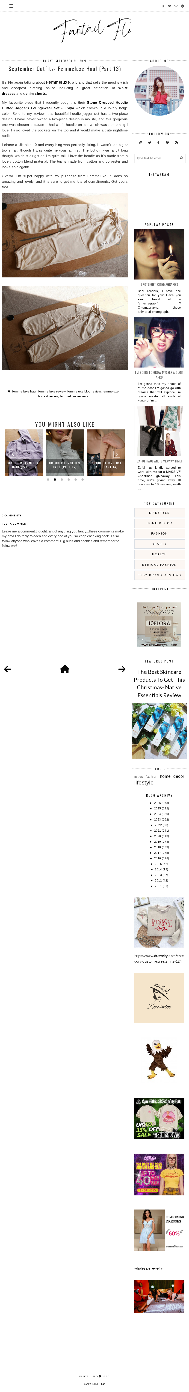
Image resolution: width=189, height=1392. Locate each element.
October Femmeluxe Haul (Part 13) (106, 465)
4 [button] (68, 479)
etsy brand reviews (159, 575)
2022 (159, 825)
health (159, 554)
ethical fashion (159, 564)
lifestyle (159, 512)
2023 (158, 819)
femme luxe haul (24, 391)
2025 (158, 808)
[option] (24, 452)
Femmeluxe (58, 82)
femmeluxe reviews (74, 396)
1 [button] (47, 479)
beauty (159, 544)
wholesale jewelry (148, 1268)
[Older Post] (122, 669)
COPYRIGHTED (94, 1383)
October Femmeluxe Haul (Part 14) (65, 465)
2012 (159, 880)
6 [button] (82, 479)
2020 (158, 836)
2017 (158, 852)
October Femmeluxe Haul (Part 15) (24, 465)
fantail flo (88, 1376)
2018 (158, 847)
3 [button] (61, 479)
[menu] (11, 6)
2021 (158, 830)
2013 (159, 875)
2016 (158, 858)
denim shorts (34, 93)
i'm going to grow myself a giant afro (159, 375)
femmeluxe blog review (84, 391)
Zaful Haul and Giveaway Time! (159, 461)
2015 (159, 864)
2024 (158, 814)
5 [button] (75, 479)
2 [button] (54, 479)
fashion (159, 533)
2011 (159, 886)
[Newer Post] (8, 669)
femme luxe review (51, 391)
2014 (159, 869)
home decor (160, 523)
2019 (158, 841)
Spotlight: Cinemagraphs (159, 284)
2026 (158, 803)
